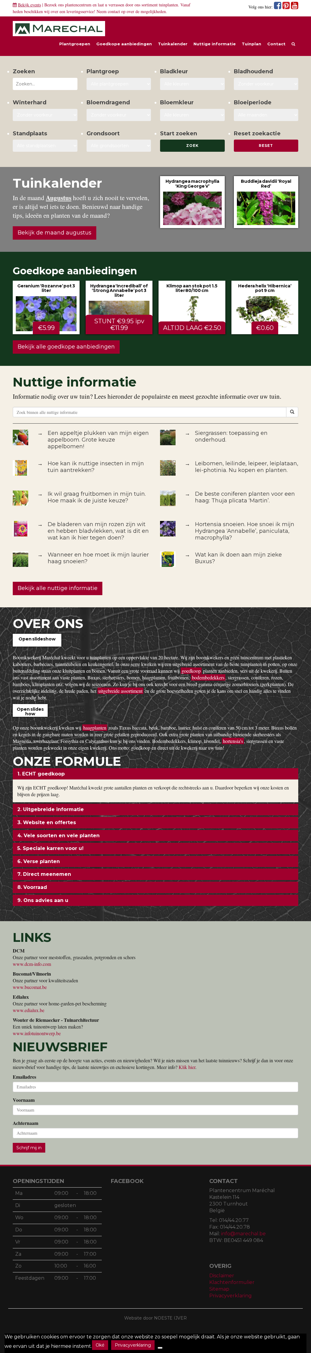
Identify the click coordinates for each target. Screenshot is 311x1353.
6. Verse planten (38, 861)
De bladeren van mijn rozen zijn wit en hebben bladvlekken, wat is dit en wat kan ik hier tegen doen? (98, 531)
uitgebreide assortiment (120, 691)
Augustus (58, 197)
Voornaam (24, 1100)
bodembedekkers (208, 677)
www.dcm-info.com (32, 964)
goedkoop (191, 671)
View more (192, 202)
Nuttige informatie (214, 43)
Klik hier (187, 1067)
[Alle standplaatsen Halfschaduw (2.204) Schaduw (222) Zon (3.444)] (45, 146)
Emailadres (24, 1077)
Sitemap (219, 1289)
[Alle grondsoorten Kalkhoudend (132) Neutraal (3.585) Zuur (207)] (119, 146)
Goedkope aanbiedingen (124, 43)
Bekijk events (29, 5)
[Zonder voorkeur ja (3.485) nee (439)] (119, 115)
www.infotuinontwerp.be (37, 1033)
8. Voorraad (32, 887)
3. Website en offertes (46, 822)
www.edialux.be (28, 1010)
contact (114, 11)
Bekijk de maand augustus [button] (54, 232)
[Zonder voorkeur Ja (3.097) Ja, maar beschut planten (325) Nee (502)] (45, 115)
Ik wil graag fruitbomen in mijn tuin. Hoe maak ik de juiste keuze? (97, 497)
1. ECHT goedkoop (41, 774)
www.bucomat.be (30, 987)
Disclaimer (221, 1275)
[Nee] (160, 1348)
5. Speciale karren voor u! (50, 848)
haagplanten (94, 727)
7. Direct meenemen (44, 874)
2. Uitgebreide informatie (50, 809)
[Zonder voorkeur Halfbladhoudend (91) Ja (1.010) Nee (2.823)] (266, 84)
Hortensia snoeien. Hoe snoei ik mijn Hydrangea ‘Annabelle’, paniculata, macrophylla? (244, 531)
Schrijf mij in (29, 1147)
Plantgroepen (74, 43)
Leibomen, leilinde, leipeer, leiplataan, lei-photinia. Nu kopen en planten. (246, 467)
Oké (100, 1345)
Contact (276, 43)
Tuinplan (251, 43)
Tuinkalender (172, 43)
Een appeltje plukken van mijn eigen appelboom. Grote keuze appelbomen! (98, 440)
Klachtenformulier (232, 1282)
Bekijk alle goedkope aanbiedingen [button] (66, 346)
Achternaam (25, 1123)
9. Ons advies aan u (42, 900)
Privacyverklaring (230, 1296)
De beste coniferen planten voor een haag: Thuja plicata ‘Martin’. (245, 497)
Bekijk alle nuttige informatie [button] (57, 588)
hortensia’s (233, 741)
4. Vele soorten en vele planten (58, 835)
